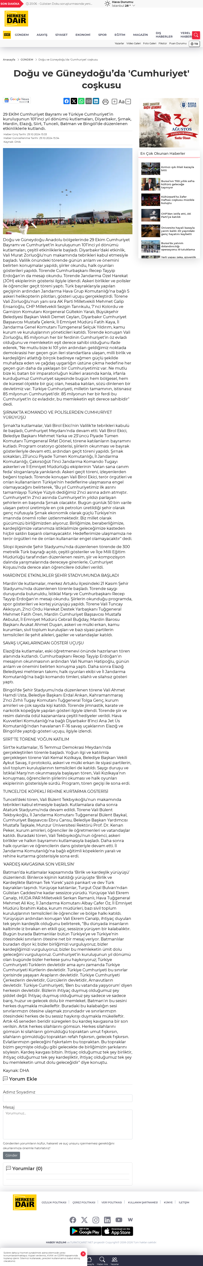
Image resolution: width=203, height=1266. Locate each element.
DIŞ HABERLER (164, 34)
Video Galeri (133, 43)
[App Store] (117, 1231)
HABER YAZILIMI (56, 1242)
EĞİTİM (120, 35)
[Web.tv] (130, 1220)
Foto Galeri (149, 43)
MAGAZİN (140, 35)
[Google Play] (86, 1231)
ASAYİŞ (42, 35)
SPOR (102, 35)
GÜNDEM (22, 35)
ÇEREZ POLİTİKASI (84, 1202)
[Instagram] (96, 1220)
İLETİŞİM (184, 1202)
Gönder (11, 1155)
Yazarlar (119, 43)
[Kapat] (83, 1254)
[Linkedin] (107, 1220)
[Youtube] (119, 1220)
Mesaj (8, 1107)
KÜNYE (168, 1202)
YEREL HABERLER (189, 34)
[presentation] (96, 4)
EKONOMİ (83, 35)
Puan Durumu (178, 43)
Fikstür (163, 43)
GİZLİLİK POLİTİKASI (54, 1202)
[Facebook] (73, 1220)
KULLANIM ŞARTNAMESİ (143, 1202)
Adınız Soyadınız (19, 1092)
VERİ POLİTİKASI (112, 1202)
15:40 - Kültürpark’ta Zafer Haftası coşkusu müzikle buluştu (62, 4)
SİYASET (61, 35)
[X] (84, 1220)
